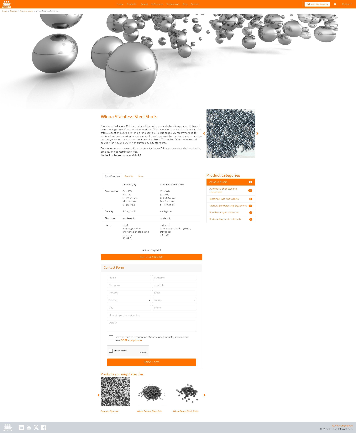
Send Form (152, 362)
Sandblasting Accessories (230, 212)
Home (121, 4)
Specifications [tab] (112, 176)
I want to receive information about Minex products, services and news (151, 339)
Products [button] (131, 4)
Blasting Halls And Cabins (230, 199)
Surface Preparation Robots (230, 219)
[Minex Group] (8, 427)
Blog (185, 4)
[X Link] (36, 427)
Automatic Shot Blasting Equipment (230, 190)
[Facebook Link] (43, 427)
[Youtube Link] (29, 427)
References (157, 4)
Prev (204, 133)
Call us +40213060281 (151, 257)
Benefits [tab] (128, 176)
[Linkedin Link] (21, 427)
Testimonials (172, 4)
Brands (144, 4)
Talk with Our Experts (317, 4)
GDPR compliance (342, 426)
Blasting (13, 11)
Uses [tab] (140, 176)
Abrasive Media (26, 11)
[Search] (335, 4)
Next (257, 133)
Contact (195, 4)
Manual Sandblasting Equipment (230, 206)
